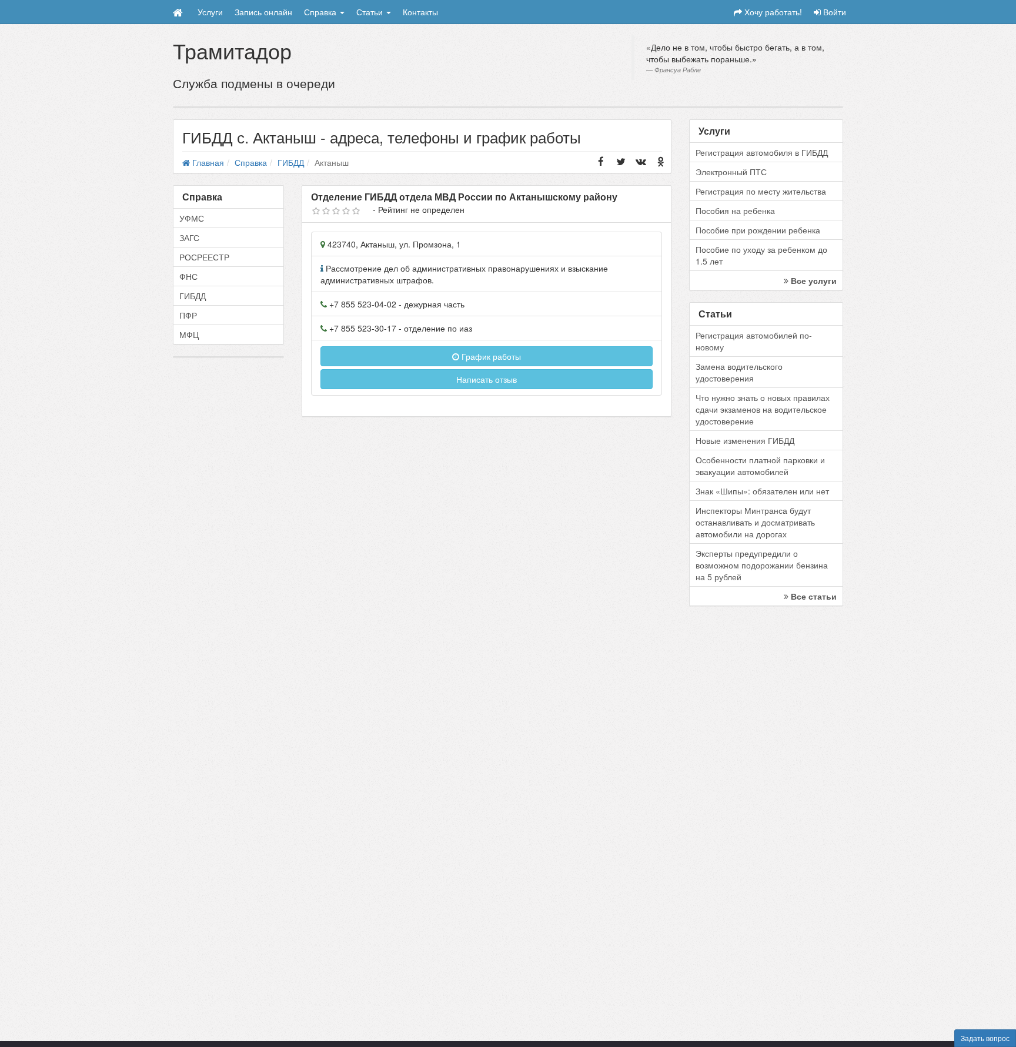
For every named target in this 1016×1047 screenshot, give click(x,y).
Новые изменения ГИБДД (745, 440)
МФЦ (189, 334)
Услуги (210, 12)
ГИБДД (192, 296)
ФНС (188, 276)
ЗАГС (189, 237)
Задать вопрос (985, 1038)
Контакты (420, 12)
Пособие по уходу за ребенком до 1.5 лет (761, 255)
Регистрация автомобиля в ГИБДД (762, 152)
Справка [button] (321, 12)
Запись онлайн (263, 12)
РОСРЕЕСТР (204, 257)
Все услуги (812, 280)
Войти (833, 12)
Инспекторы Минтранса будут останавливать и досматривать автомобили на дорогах (755, 522)
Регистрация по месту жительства (761, 191)
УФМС (191, 218)
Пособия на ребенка (735, 210)
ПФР (188, 315)
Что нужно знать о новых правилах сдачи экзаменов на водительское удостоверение (763, 409)
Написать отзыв (486, 379)
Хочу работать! (772, 12)
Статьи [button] (370, 12)
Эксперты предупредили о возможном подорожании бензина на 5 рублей (762, 565)
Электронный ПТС (731, 172)
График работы (490, 356)
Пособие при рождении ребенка (758, 230)
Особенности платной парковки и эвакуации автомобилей (760, 465)
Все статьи (812, 596)
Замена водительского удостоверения (739, 372)
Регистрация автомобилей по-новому (754, 341)
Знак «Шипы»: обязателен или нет (762, 491)
